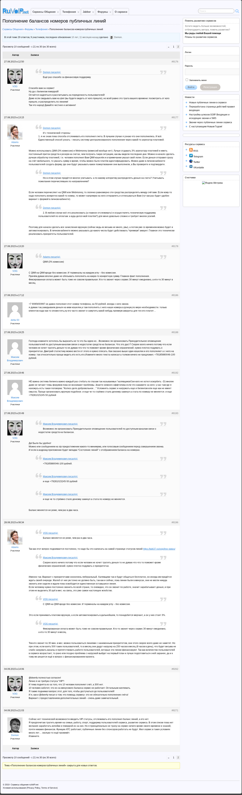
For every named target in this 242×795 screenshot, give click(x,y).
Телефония (69, 11)
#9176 (175, 61)
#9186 (175, 295)
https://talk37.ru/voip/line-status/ (159, 549)
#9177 (175, 117)
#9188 (175, 332)
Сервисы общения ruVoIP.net (24, 784)
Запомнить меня (197, 80)
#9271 (175, 710)
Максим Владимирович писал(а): (60, 424)
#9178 (175, 246)
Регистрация (210, 87)
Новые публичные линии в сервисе (208, 102)
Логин (188, 52)
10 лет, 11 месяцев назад (85, 37)
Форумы (103, 11)
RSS (195, 151)
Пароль (189, 66)
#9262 (175, 669)
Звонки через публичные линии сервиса (210, 122)
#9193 (175, 413)
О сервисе (121, 11)
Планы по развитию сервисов (201, 37)
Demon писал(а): (52, 72)
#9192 (175, 372)
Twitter (196, 162)
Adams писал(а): (51, 257)
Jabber (87, 11)
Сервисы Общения (44, 11)
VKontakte (198, 167)
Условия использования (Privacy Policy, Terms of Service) (30, 788)
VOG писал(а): (50, 533)
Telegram (198, 156)
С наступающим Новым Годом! (205, 126)
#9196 (175, 522)
